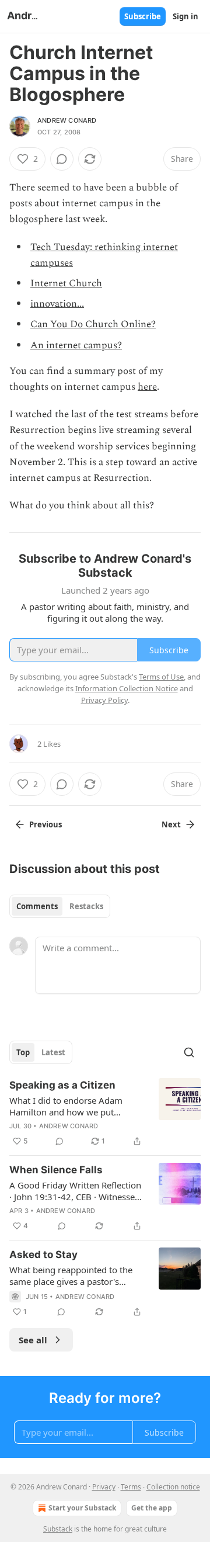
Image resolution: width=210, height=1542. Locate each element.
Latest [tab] (53, 1052)
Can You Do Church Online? (93, 324)
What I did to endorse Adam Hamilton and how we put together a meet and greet (66, 1106)
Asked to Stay (43, 1254)
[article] (105, 1113)
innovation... (57, 303)
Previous (45, 824)
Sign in (185, 16)
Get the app (151, 1508)
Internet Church (66, 283)
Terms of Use (161, 676)
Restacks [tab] (86, 906)
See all (33, 1340)
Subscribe (142, 16)
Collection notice (173, 1487)
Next (171, 824)
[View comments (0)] (62, 159)
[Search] (189, 1052)
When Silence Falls (56, 1170)
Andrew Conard (67, 120)
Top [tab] (23, 1052)
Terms (131, 1487)
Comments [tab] (37, 906)
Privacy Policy (104, 700)
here (147, 386)
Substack (57, 1529)
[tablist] (59, 906)
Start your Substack (82, 1508)
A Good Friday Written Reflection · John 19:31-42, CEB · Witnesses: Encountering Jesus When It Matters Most (75, 1191)
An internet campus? (76, 345)
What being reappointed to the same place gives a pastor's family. (70, 1275)
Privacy (104, 1487)
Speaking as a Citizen (62, 1085)
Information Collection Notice (126, 688)
